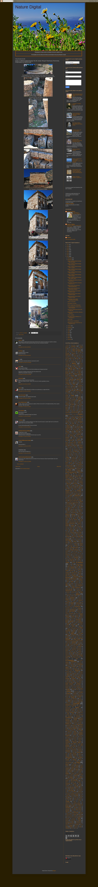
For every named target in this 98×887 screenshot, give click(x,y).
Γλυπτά (67, 632)
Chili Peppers (80, 385)
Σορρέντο (70, 785)
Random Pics (73, 511)
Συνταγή (81, 795)
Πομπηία (76, 768)
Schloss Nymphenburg (70, 523)
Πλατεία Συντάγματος (75, 767)
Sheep (80, 526)
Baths (78, 367)
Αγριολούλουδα (69, 590)
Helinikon (68, 433)
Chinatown (69, 386)
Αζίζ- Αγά (72, 594)
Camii (76, 380)
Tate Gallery (69, 548)
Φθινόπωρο (76, 812)
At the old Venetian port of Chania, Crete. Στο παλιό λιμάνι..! (77, 95)
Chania (73, 384)
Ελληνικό (81, 645)
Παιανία (67, 743)
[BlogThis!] (33, 333)
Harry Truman (71, 430)
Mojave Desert (74, 464)
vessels (68, 569)
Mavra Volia (79, 461)
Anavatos (79, 353)
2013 (68, 251)
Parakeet (75, 489)
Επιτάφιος (79, 647)
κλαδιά (73, 682)
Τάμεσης (68, 798)
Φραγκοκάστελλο (69, 814)
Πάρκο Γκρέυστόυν (73, 753)
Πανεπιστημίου (68, 749)
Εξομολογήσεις (68, 647)
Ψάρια (80, 826)
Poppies (81, 505)
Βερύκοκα (73, 617)
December (70, 257)
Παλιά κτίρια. (73, 746)
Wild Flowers (73, 579)
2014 (68, 249)
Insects (67, 440)
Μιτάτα (81, 714)
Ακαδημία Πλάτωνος (73, 596)
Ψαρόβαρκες (68, 828)
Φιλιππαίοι (68, 813)
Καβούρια (73, 667)
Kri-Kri (77, 447)
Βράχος (80, 621)
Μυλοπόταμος (75, 725)
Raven (78, 511)
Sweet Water (69, 546)
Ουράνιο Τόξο (74, 741)
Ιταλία (76, 666)
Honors (67, 436)
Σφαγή (81, 796)
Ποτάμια (76, 769)
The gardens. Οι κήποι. (72, 303)
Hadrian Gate (68, 429)
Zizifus (74, 583)
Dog (80, 401)
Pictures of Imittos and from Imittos (75, 500)
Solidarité (71, 531)
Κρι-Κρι (81, 691)
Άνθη (82, 602)
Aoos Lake (67, 358)
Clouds (72, 390)
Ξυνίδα (76, 735)
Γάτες (76, 624)
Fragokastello (68, 417)
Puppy (67, 509)
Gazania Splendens (77, 419)
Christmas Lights (78, 388)
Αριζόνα (79, 608)
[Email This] (32, 333)
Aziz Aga (76, 366)
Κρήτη (69, 691)
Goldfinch (67, 424)
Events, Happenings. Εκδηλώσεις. (74, 305)
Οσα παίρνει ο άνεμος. (76, 740)
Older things (73, 484)
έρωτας (74, 651)
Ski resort (72, 529)
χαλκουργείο (67, 818)
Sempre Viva (68, 526)
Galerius (67, 419)
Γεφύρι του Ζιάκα (70, 628)
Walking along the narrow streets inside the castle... (74, 291)
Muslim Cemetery (78, 473)
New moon (73, 479)
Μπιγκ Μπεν (76, 723)
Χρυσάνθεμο (77, 824)
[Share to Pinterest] (37, 333)
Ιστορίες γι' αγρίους (71, 224)
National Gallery (69, 476)
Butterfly (72, 379)
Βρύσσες (74, 622)
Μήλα (73, 713)
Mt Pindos (77, 470)
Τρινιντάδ (79, 807)
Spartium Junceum (69, 535)
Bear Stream (73, 368)
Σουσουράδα (68, 786)
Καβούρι (67, 667)
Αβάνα (67, 585)
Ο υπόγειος (81, 736)
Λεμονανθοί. (79, 697)
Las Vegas (75, 451)
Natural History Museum (70, 477)
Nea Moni (71, 478)
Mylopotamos (68, 474)
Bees (80, 368)
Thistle (82, 557)
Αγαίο (69, 586)
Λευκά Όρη (74, 698)
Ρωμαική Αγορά (68, 779)
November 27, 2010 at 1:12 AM (25, 406)
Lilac (77, 453)
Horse (73, 436)
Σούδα (75, 785)
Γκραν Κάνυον (68, 630)
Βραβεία (71, 621)
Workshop (77, 581)
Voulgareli (79, 571)
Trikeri (67, 560)
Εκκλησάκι (74, 641)
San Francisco (74, 519)
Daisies (75, 399)
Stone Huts (79, 540)
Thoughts (72, 558)
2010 (68, 256)
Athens (74, 363)
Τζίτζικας (79, 800)
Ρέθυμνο (75, 775)
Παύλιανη (79, 754)
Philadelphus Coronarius (71, 497)
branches (67, 375)
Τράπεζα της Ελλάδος (78, 806)
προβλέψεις (73, 773)
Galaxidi (79, 418)
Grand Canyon (70, 425)
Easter (76, 405)
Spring (68, 536)
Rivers (68, 515)
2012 (68, 253)
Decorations (73, 400)
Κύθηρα (68, 693)
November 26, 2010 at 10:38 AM (25, 362)
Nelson (75, 478)
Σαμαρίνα (67, 780)
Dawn (20, 366)
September (70, 327)
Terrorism (78, 551)
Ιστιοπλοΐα (71, 666)
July (69, 330)
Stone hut (74, 540)
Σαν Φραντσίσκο (74, 780)
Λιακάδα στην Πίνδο (73, 699)
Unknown (69, 237)
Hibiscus (67, 434)
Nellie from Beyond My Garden (25, 457)
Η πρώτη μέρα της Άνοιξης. (75, 657)
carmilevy (21, 420)
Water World (68, 575)
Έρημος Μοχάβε (68, 651)
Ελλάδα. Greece (75, 645)
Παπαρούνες (69, 752)
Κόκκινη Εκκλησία (69, 684)
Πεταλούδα (74, 759)
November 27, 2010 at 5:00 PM (25, 453)
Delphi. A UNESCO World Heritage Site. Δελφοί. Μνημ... (74, 278)
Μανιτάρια (74, 708)
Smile (82, 529)
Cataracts (67, 383)
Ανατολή (72, 602)
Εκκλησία (73, 643)
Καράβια (67, 676)
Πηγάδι (75, 760)
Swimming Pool (78, 546)
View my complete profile (70, 239)
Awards (68, 366)
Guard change (75, 428)
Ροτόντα (75, 778)
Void (66, 571)
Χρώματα (71, 825)
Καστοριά (72, 677)
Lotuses (67, 459)
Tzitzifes (67, 562)
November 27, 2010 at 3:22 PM (25, 436)
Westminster (75, 576)
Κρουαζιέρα (81, 692)
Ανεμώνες (77, 602)
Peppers (70, 496)
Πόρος (80, 768)
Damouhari (79, 399)
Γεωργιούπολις (77, 628)
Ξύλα (72, 735)
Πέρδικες (81, 757)
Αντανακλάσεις (78, 603)
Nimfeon (75, 480)
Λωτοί (73, 706)
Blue (66, 374)
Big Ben (74, 372)
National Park (78, 476)
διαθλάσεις (81, 635)
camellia (71, 380)
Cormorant (69, 392)
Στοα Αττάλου (71, 790)
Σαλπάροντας (79, 779)
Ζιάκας (71, 653)
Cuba (79, 397)
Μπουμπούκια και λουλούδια (70, 724)
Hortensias (77, 436)
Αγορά (71, 588)
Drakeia (72, 404)
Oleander (78, 484)
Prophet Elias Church (73, 508)
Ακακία (80, 596)
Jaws (68, 441)
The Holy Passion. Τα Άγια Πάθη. (75, 553)
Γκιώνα (80, 629)
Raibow (74, 509)
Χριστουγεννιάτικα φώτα (69, 824)
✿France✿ (21, 378)
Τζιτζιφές (67, 801)
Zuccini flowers (79, 583)
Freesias (73, 417)
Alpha (78, 352)
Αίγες (77, 595)
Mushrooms (81, 472)
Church (74, 389)
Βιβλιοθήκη (81, 617)
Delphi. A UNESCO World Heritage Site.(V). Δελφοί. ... (74, 267)
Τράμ (72, 806)
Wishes (81, 580)
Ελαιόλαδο (76, 644)
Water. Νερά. (70, 319)
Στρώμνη (79, 791)
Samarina (67, 519)
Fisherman (67, 412)
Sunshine (76, 545)
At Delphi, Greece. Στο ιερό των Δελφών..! (76, 130)
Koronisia (72, 447)
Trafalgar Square (72, 559)
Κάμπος (68, 675)
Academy (67, 346)
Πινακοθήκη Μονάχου (76, 763)
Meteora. (67, 463)
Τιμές (79, 801)
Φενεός (71, 812)
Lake (74, 450)
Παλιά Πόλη (79, 746)
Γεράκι (73, 625)
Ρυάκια (79, 778)
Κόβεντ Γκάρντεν (79, 682)
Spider (74, 535)
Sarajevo (77, 520)
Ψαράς (71, 826)
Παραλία (78, 752)
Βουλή (73, 619)
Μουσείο (76, 718)
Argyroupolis (73, 360)
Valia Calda (80, 565)
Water (80, 573)
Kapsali (67, 445)
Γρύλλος (77, 633)
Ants (80, 357)
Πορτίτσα (67, 769)
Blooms (71, 373)
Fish (80, 411)
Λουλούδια (76, 703)
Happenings (74, 429)
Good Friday (80, 424)
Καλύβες (77, 671)
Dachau (79, 398)
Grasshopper (80, 425)
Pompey (77, 505)
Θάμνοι (72, 664)
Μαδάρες (77, 707)
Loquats (68, 458)
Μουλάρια (71, 718)
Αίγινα (81, 595)
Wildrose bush (69, 580)
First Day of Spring (75, 411)
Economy (67, 406)
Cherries (80, 384)
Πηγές (79, 760)
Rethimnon (68, 514)
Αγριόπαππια (68, 591)
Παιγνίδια (72, 743)
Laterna (80, 451)
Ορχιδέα (67, 740)
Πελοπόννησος (69, 757)
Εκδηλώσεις (69, 641)
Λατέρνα (67, 697)
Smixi (67, 530)
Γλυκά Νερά (79, 630)
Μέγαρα (74, 711)
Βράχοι (76, 621)
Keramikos (81, 445)
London (67, 457)
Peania (77, 494)
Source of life (78, 532)
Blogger (54, 870)
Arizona (74, 362)
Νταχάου (81, 732)
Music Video (69, 473)
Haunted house (78, 430)
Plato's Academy (68, 505)
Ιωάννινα (79, 666)
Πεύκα (72, 760)
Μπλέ (80, 723)
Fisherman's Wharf (74, 412)
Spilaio (78, 535)
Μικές (72, 714)
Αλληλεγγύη (67, 600)
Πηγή (74, 762)
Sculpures (67, 524)
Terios (71, 551)
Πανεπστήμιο (74, 749)
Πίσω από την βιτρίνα (70, 766)
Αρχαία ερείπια (79, 611)
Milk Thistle (79, 463)
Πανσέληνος (68, 751)
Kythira (81, 447)
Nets (82, 478)
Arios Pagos (79, 360)
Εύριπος (71, 652)
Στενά (76, 789)
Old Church (75, 483)
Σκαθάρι (74, 783)
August (69, 329)
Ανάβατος (79, 601)
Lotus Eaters (79, 458)
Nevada (68, 479)
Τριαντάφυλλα (68, 807)
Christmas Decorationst (69, 388)
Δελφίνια (79, 634)
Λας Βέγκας (79, 696)
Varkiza (81, 566)
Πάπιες (74, 752)
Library (67, 453)
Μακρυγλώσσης (68, 708)
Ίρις (80, 665)
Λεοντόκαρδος (68, 698)
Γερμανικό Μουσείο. (73, 627)
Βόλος (80, 618)
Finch (76, 410)
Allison (20, 387)
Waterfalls (74, 575)
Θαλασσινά (67, 664)
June (69, 332)
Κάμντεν (75, 673)
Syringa (81, 547)
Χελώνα (67, 820)
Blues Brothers (70, 374)
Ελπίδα (68, 646)
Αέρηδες (68, 592)
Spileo (82, 535)
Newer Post (18, 466)
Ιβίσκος (77, 665)
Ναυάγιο (67, 729)
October (69, 325)
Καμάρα (81, 671)
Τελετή (67, 800)
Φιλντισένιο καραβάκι (75, 813)
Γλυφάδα (72, 632)
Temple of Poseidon (75, 550)
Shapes (76, 526)
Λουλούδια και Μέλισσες (71, 705)
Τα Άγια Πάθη (76, 797)
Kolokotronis (81, 446)
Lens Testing (76, 452)
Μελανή (78, 711)
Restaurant (67, 513)
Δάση (82, 633)
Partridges (79, 490)
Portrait (71, 507)
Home (38, 466)
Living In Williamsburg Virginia (25, 440)
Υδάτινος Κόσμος (78, 809)
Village (75, 569)
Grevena (78, 426)
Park (80, 489)
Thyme (77, 558)
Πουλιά (70, 771)
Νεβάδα (79, 729)
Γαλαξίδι (68, 623)
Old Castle (69, 483)
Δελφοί (22, 334)
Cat (80, 381)
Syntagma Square (74, 547)
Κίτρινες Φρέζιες (68, 682)
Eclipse (80, 405)
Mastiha (73, 461)
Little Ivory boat (73, 456)
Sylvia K (20, 340)
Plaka (72, 503)
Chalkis (68, 384)
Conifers (75, 391)
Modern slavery (68, 464)
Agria (70, 351)
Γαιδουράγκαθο (80, 622)
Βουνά (67, 621)
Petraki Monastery (76, 496)
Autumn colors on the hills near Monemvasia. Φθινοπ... (74, 289)
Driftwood (77, 404)
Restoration (73, 513)
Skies (76, 529)
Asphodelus (67, 363)
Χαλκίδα (79, 817)
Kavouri (75, 445)
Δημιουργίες (76, 635)
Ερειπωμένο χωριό (73, 650)
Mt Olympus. (79, 468)
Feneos (80, 409)
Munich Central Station (72, 471)
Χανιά (78, 818)
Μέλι (82, 711)
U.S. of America (77, 562)
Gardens (71, 419)
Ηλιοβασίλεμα (74, 661)
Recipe (81, 511)
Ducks (81, 404)
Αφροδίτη (76, 613)
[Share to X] (34, 333)
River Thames (80, 514)
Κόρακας (67, 687)
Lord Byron (73, 458)
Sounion (72, 532)
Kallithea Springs (73, 442)
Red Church (69, 512)
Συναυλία (71, 795)
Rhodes (73, 514)
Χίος (73, 822)
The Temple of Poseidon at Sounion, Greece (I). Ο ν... (75, 283)
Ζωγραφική (79, 653)
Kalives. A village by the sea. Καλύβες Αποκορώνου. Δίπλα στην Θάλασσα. (77, 160)
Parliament (68, 490)
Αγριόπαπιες (78, 590)
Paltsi (70, 488)
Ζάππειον (80, 652)
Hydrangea (73, 439)
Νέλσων (78, 730)
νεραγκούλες (69, 731)
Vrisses (80, 572)
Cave (76, 383)
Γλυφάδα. (79, 632)
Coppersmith (81, 391)
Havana (67, 431)
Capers (80, 380)
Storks (67, 541)
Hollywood (79, 434)
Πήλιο (78, 762)
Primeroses (75, 507)
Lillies (81, 453)
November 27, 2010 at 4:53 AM (25, 426)
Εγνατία (76, 638)
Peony (67, 496)
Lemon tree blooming (69, 452)
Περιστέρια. (67, 759)
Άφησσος (72, 613)
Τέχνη (71, 800)
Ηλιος (80, 661)
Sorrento (80, 531)
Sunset (81, 543)
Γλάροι (74, 630)
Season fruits (79, 525)
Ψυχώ (76, 828)
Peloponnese (77, 495)
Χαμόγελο (73, 818)
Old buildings (80, 482)
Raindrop (68, 511)
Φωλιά (81, 815)
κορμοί (72, 687)
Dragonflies (67, 404)
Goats (73, 423)
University (69, 565)
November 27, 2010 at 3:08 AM (25, 416)
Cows (71, 394)
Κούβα (68, 689)
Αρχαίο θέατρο (68, 612)
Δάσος (68, 634)
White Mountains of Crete (77, 577)
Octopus (75, 482)
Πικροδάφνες (68, 763)
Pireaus (68, 503)
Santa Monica (72, 520)
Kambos (79, 442)
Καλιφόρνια (77, 670)
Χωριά (67, 826)
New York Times (79, 479)
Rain (77, 509)
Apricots (81, 358)
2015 (68, 248)
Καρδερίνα (76, 676)
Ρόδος (81, 777)
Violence (76, 570)
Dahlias (71, 399)
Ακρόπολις (72, 597)
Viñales (67, 570)
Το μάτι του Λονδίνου (76, 803)
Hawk (73, 431)
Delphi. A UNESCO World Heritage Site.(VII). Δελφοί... (74, 262)
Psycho (80, 508)
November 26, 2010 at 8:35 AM (25, 347)
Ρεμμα (67, 777)
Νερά (82, 730)
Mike (75, 463)
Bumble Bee (69, 378)
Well (71, 576)
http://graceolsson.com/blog (24, 430)
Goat (68, 423)
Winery (77, 580)
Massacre (68, 461)
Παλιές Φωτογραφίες (69, 747)
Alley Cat (67, 352)
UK (72, 564)
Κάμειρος (72, 672)
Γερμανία (67, 627)
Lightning (73, 453)
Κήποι (68, 681)
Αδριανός (81, 591)
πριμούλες (79, 772)
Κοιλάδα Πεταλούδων (70, 683)
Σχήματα (71, 797)
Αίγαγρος (69, 595)
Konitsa (68, 447)
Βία (77, 617)
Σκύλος (80, 784)
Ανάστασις (67, 602)
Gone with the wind (73, 424)
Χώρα (80, 825)
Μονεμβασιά (68, 717)
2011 (68, 254)
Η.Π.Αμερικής (70, 660)
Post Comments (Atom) (25, 468)
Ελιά (80, 644)
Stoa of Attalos (68, 540)
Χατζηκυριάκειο (73, 819)
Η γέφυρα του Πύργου (75, 656)
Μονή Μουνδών (76, 717)
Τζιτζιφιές (74, 801)
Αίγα (66, 595)
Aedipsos (71, 347)
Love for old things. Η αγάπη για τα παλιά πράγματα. (76, 114)
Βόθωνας (72, 618)
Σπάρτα (72, 786)
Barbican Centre (72, 367)
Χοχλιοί (67, 823)
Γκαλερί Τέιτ (74, 629)
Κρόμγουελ (75, 692)
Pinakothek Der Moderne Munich (73, 502)
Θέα (75, 664)
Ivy (82, 440)
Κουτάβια (77, 689)
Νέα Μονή (71, 729)
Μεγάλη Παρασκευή (69, 711)
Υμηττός (67, 811)
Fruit (68, 418)
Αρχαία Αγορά (71, 611)
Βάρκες (77, 616)
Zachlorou (72, 582)
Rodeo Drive (68, 517)
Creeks (67, 395)
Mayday (67, 462)
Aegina (70, 348)
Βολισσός (76, 618)
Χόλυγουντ (79, 822)
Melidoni (76, 462)
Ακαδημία (67, 596)
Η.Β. (77, 658)
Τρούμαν (72, 808)
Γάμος (77, 623)
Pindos (81, 502)
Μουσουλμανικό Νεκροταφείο (76, 722)
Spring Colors (73, 536)
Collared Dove (78, 390)
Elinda (80, 406)
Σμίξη (66, 785)
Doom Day (72, 403)
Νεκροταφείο (73, 730)
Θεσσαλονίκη (80, 664)
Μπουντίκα (69, 725)
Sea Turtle (80, 524)
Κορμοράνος (78, 687)
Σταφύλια (71, 789)
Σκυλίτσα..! (76, 784)
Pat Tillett (20, 350)
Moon (66, 467)
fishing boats (68, 414)
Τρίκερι (75, 807)
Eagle (68, 405)
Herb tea (79, 433)
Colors (67, 391)
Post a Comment (20, 464)
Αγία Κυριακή (79, 586)
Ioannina (71, 440)
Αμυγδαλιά (74, 601)
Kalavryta (79, 441)
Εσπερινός (79, 651)
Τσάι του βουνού (78, 808)
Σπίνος (81, 786)
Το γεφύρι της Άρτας (76, 802)
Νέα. (76, 729)
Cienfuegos (67, 390)
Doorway (76, 403)
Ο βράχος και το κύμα (69, 736)
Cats (72, 383)
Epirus (67, 407)
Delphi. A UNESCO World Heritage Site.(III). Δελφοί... (74, 272)
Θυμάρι (73, 665)
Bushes (80, 378)
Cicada (80, 389)
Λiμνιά (68, 696)
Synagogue (67, 547)
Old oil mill (81, 483)
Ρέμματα (71, 777)
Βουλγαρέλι (68, 619)
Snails (71, 530)
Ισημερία (67, 666)
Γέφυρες (81, 627)
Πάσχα (70, 754)
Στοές (76, 790)
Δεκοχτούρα (73, 634)
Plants (80, 503)
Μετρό (68, 713)
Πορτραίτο (72, 769)
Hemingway (74, 433)
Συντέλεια (72, 796)
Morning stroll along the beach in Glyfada (76, 467)
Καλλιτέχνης (67, 671)
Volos (75, 571)
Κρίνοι (68, 692)
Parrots (73, 490)
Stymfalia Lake (72, 542)
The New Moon (68, 554)
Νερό (75, 731)
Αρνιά (66, 611)
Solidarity (75, 531)
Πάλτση (67, 748)
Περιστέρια (79, 758)
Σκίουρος (67, 784)
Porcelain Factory (70, 506)
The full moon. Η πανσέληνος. (73, 320)
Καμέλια (77, 672)
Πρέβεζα (67, 772)
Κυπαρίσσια (80, 693)
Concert (71, 391)
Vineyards (72, 570)
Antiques (76, 357)
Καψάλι (80, 678)
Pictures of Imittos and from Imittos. (72, 501)
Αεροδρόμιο (73, 592)
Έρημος (80, 650)
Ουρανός (79, 741)
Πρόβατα (67, 773)
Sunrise (75, 543)
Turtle (80, 560)
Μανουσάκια (79, 708)
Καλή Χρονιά (69, 670)
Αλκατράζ (72, 599)
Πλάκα (77, 766)
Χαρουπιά (67, 819)
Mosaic (68, 468)
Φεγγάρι (67, 812)
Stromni (67, 542)
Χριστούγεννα (72, 823)
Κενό (66, 679)
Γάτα (68, 624)
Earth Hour (72, 405)
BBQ (81, 367)
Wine (74, 580)
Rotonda (67, 518)
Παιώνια (77, 743)
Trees (81, 559)
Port (80, 506)
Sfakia (72, 526)
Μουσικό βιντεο (74, 720)
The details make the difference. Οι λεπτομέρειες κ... (74, 317)
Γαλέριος (72, 623)
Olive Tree (70, 485)
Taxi (80, 548)
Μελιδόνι (68, 712)
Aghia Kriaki (79, 348)
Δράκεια (67, 638)
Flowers (80, 414)
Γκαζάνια (68, 629)
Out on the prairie (22, 395)
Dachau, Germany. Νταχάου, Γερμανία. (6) (76, 177)
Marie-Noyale (21, 410)
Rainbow (81, 509)
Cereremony (81, 383)
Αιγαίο (74, 595)
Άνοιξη (72, 603)
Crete (72, 395)
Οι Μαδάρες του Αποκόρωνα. (72, 737)
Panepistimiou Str (76, 488)
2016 (68, 246)
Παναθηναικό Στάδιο (72, 748)
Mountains (73, 468)
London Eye (74, 457)
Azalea (72, 366)
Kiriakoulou (68, 446)
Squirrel (70, 537)
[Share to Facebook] (36, 333)
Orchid (79, 485)
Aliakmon (79, 351)
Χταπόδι (76, 825)
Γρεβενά (72, 633)
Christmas (79, 386)
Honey (67, 435)
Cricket (80, 395)
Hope (70, 436)
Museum (79, 471)
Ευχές (76, 652)
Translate (75, 64)
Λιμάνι (67, 700)
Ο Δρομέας (76, 736)
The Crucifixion (75, 552)
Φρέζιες (75, 814)
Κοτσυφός (81, 688)
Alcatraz (74, 351)
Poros (76, 506)
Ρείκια (80, 775)
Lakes (67, 451)
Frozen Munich (80, 417)
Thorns (68, 558)
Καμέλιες (81, 672)
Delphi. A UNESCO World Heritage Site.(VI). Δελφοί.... (74, 264)
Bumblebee (75, 378)
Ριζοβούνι (76, 777)
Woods (72, 581)
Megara (71, 462)
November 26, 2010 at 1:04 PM (25, 384)
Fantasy (76, 409)
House (74, 437)
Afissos (74, 348)
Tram (77, 559)
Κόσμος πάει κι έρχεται (74, 688)
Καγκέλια (79, 667)
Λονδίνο (78, 702)
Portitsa (67, 507)
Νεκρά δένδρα (68, 730)
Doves (80, 403)
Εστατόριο (67, 652)
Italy (77, 440)
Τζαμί (75, 800)
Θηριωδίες (69, 665)
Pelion (71, 495)
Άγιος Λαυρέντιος (76, 587)
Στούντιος (74, 791)
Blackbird (67, 373)
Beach (67, 368)
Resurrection (79, 513)
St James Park (77, 537)
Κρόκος (71, 692)
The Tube (70, 557)
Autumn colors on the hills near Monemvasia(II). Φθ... (74, 286)
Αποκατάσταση (69, 606)
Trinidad (71, 560)
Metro (71, 463)
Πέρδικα (76, 757)
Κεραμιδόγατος (76, 679)
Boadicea (76, 374)
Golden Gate (78, 423)
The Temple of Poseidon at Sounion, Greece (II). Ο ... (75, 281)
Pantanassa (69, 489)
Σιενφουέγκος (68, 783)
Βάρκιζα (81, 616)
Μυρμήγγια (81, 725)
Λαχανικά (72, 697)
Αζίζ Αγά (68, 594)
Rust (76, 518)
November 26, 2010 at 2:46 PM (25, 391)
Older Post (59, 466)
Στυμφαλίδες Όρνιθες (79, 792)
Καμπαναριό (81, 673)
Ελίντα (70, 645)
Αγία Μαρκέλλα (68, 587)
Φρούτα (79, 814)
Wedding (79, 575)
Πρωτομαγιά (77, 774)
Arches (76, 359)
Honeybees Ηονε (78, 435)
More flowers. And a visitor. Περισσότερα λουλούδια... (73, 300)
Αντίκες (76, 605)
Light (70, 453)
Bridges (72, 375)
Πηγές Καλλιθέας (68, 762)
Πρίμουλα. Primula (73, 772)
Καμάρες (68, 672)
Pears (80, 494)
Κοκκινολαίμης (78, 684)
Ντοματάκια (69, 734)
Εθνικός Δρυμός (76, 639)
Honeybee (71, 435)
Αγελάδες (73, 586)
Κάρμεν (80, 676)
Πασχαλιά (74, 754)
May (69, 334)
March (69, 337)
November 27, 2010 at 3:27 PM (25, 446)
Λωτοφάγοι (79, 706)
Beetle (76, 369)
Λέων (80, 698)
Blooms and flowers (77, 373)
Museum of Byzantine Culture (71, 472)
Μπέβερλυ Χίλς (69, 723)
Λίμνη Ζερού (69, 702)
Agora (67, 351)
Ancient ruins (76, 354)
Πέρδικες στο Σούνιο (71, 758)
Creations (79, 394)
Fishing (80, 412)
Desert (82, 400)
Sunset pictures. (70, 545)
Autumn (75, 364)
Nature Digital (28, 7)
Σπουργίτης (72, 788)
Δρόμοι (72, 638)
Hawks (77, 431)
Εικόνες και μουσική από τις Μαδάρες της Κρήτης (74, 640)
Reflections (74, 512)
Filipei (72, 410)
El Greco (76, 406)
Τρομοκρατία (68, 808)
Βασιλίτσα (68, 617)
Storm (70, 541)
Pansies (81, 488)
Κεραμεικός (70, 679)
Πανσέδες (79, 749)
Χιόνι (80, 820)
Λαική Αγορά (72, 696)
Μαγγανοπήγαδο (68, 707)
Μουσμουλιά (69, 722)
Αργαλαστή (79, 607)
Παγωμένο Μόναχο (77, 742)
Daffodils (67, 399)
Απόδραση (81, 605)
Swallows (81, 545)
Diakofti (76, 401)
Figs (66, 410)
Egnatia (71, 406)
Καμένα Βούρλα (69, 673)
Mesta (80, 462)
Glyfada (81, 422)
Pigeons (81, 501)
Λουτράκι (67, 706)
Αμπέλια (68, 601)
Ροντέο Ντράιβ (70, 778)
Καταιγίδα (67, 678)
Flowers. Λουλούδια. (72, 301)
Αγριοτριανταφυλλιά (75, 591)
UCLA (69, 564)
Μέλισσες (72, 712)
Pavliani (73, 494)
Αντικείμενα (72, 605)
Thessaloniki (76, 557)
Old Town (68, 484)
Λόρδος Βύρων (68, 703)
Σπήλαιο (76, 786)
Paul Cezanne (68, 494)
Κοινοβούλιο (79, 683)
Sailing (80, 518)
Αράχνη (73, 607)
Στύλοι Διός (67, 792)
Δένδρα (71, 635)
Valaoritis (74, 565)
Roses (79, 517)
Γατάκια (72, 624)
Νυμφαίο (74, 734)
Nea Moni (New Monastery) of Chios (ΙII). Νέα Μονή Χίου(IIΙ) (77, 140)
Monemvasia (70, 465)
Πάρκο (67, 753)
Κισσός (80, 681)
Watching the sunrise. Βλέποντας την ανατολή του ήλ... (75, 323)
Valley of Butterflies (71, 566)
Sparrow (74, 534)
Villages (79, 569)
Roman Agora (74, 517)
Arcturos (80, 359)
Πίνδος (67, 764)
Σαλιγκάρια (74, 779)
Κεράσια (81, 679)
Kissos (73, 446)
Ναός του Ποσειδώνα (73, 728)
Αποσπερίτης (68, 607)
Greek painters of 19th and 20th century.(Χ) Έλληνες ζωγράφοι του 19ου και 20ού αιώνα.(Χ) (77, 171)
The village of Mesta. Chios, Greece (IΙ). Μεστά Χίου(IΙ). (77, 124)
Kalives (67, 442)
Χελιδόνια (79, 819)
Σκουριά (71, 784)
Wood (68, 581)
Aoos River (73, 358)
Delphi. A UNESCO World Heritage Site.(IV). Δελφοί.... (74, 270)
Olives (75, 485)
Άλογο (72, 600)
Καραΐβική (71, 676)
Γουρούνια (67, 633)
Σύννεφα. (76, 795)
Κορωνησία (67, 688)
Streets (80, 541)
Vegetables (73, 567)
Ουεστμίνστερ (68, 741)
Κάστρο (78, 677)
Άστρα (74, 612)
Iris (74, 440)
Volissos (70, 571)
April (69, 335)
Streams (75, 541)
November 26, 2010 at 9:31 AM (25, 355)
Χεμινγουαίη (72, 820)
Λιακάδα (67, 699)
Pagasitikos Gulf (71, 486)
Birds (80, 372)
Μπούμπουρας (80, 724)
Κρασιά (81, 689)
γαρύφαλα (81, 623)
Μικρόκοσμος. (76, 714)
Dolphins (67, 403)
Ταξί (72, 798)
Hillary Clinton (72, 434)
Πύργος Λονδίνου (70, 775)
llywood (80, 456)
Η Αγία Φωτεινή (74, 655)
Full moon (73, 418)
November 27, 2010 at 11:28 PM (25, 461)
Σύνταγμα (68, 796)
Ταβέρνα (81, 797)
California (78, 379)
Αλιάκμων (67, 599)
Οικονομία (79, 737)
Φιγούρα (81, 812)
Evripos (67, 409)
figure (69, 410)
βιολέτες (68, 618)
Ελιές (66, 645)
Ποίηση (72, 768)
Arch (72, 359)
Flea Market (74, 414)
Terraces (74, 551)
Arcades (68, 359)
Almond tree (73, 352)
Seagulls (72, 525)
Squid (66, 537)
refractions (80, 512)
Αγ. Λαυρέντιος (79, 585)
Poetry (73, 505)
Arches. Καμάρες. (71, 314)
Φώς (67, 817)
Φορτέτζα (81, 813)
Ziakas (70, 583)
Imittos (78, 439)
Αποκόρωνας (77, 606)
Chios (73, 386)
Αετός (78, 592)
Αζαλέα (81, 592)
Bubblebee (79, 375)
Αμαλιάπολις (80, 600)
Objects (71, 482)
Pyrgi (70, 509)
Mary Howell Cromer (23, 402)
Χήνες (76, 820)
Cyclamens (67, 398)
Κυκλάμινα (74, 693)
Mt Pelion (69, 470)
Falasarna (71, 409)
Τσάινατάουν (68, 809)
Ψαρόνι (72, 828)
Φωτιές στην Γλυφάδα (73, 817)
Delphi (20, 334)
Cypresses (73, 398)
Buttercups (67, 379)
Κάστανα (67, 677)
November (70, 259)
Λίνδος (74, 702)
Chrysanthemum (68, 389)
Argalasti (67, 360)
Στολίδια (69, 791)
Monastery (81, 464)
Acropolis (73, 346)
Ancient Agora (68, 354)
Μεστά (77, 712)
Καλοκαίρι (72, 671)
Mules (66, 471)
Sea (71, 524)
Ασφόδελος (67, 613)
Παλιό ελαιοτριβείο (78, 747)
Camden (67, 380)
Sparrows (79, 534)
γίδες (82, 628)
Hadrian (80, 428)
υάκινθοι (72, 809)
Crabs (75, 394)
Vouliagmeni (68, 572)
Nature (78, 477)
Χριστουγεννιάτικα (79, 823)
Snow (75, 530)
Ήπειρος (67, 662)
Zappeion (77, 582)
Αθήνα (78, 594)
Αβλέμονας (73, 585)
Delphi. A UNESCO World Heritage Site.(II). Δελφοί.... (74, 275)
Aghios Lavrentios (76, 349)
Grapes (75, 425)
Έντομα (79, 646)
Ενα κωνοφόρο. (73, 646)
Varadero (77, 566)
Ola (19, 359)
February (70, 339)
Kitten (76, 446)
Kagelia (74, 441)
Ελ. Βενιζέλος (71, 644)
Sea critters (75, 524)
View (71, 569)
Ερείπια (67, 650)
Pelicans (67, 495)
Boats (80, 374)
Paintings (77, 486)
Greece (68, 426)
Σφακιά (67, 797)
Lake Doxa (79, 450)
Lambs (70, 451)
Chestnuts (74, 385)
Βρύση (70, 622)
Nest (79, 478)
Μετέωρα (81, 712)
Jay (71, 441)
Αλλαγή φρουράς (79, 599)
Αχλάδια (81, 613)
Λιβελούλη (79, 699)
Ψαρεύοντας (76, 826)
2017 (68, 244)
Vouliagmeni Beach (74, 572)
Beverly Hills (68, 372)
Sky (78, 529)
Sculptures (79, 523)
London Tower (80, 457)
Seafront (67, 525)
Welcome (67, 576)
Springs (79, 536)
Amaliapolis (74, 353)
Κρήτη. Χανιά (76, 691)
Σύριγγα (77, 796)
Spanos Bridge (68, 534)
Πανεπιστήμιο (79, 748)
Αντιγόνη (67, 605)
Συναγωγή (67, 795)
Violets (80, 570)
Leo (80, 452)
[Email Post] (29, 332)
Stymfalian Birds (79, 542)
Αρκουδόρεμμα (72, 610)
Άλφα (76, 600)
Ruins (72, 518)
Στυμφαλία (72, 792)
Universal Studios (79, 564)
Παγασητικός (68, 742)
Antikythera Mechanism (69, 357)
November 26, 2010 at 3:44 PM (25, 398)
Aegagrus (76, 347)
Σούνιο (79, 785)
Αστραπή (79, 612)
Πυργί (82, 774)
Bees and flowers (69, 369)
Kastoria (71, 445)
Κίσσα (76, 681)
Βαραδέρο (73, 616)
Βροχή (67, 622)
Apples (77, 358)
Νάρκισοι (80, 728)
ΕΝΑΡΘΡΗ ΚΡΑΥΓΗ (71, 211)
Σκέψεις (80, 783)
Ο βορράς (80, 735)
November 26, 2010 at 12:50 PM (25, 374)
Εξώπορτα (74, 647)
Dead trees (67, 400)
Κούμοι (73, 689)
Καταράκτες (74, 678)
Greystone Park (68, 428)
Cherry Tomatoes (68, 385)
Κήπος (72, 681)
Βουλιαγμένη (78, 619)
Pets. (82, 496)
